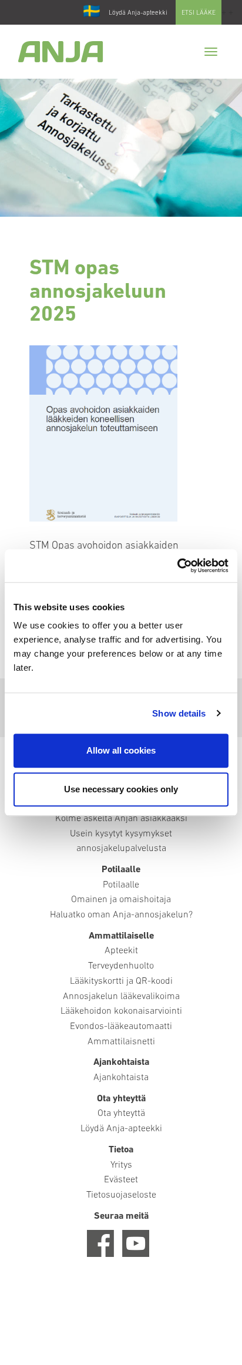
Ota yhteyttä (121, 1113)
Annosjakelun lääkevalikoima (121, 996)
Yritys (121, 1165)
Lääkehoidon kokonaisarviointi (121, 1011)
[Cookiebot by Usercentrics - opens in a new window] (177, 565)
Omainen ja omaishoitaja (121, 900)
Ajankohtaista (121, 1077)
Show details (179, 713)
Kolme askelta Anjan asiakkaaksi (121, 818)
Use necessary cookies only (121, 789)
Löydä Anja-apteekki (138, 13)
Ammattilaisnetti (121, 1042)
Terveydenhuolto (121, 966)
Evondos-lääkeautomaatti (121, 1026)
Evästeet (121, 1180)
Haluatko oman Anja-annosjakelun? (121, 915)
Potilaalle (121, 885)
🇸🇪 (91, 12)
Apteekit (121, 951)
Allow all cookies (121, 750)
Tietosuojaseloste (121, 1195)
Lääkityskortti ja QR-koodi (121, 981)
